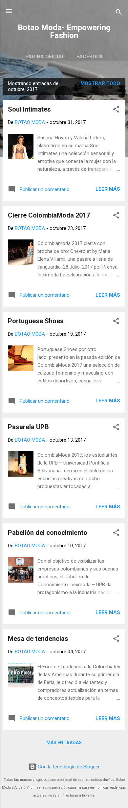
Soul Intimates (29, 109)
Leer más (108, 189)
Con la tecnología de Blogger (68, 767)
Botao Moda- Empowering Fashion (64, 31)
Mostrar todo (100, 83)
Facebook (89, 57)
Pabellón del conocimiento (47, 532)
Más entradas (64, 742)
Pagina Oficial (45, 57)
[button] (116, 110)
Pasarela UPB (28, 427)
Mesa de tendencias (38, 638)
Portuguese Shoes (36, 321)
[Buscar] (119, 13)
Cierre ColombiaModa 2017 (49, 215)
